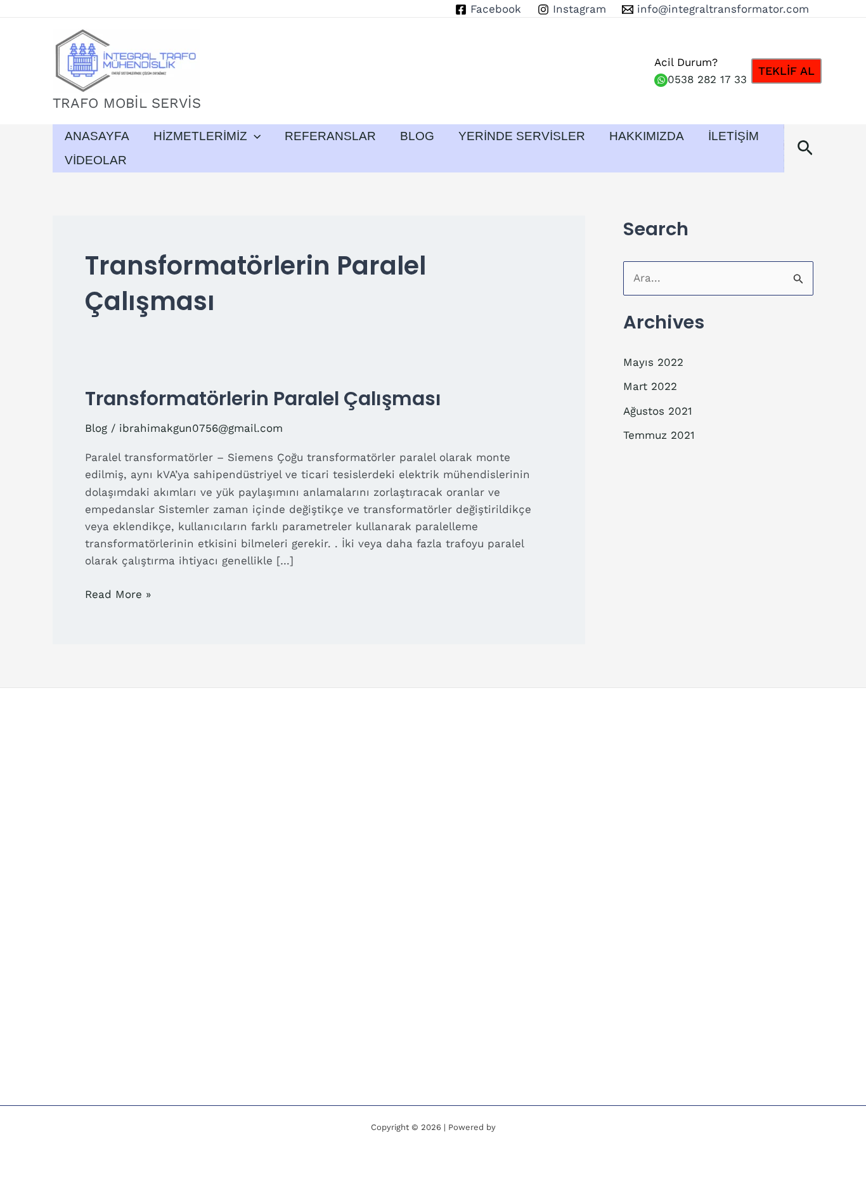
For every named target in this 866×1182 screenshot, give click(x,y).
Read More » (118, 595)
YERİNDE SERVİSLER (521, 136)
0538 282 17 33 (707, 79)
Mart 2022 (650, 386)
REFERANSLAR (330, 136)
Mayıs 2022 (653, 362)
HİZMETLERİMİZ (200, 136)
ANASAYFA (97, 136)
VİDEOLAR (96, 160)
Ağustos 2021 (657, 411)
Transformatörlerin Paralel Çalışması (263, 398)
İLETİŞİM (733, 136)
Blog (96, 428)
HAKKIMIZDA (646, 136)
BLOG (417, 136)
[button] (786, 71)
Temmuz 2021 (659, 435)
